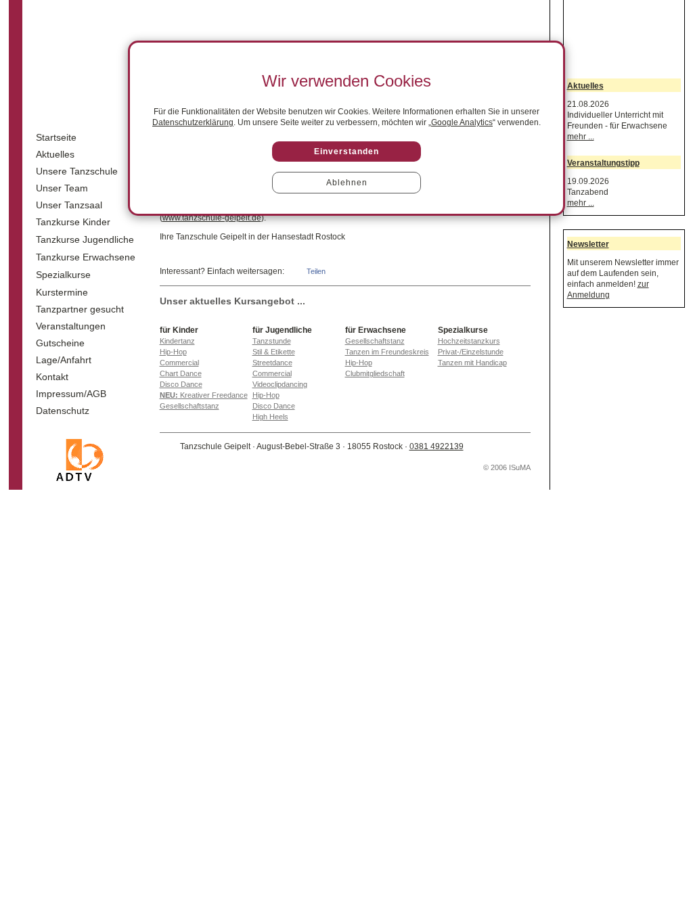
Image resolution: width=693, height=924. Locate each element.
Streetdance (272, 363)
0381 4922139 (436, 446)
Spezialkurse (63, 274)
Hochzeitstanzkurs (469, 341)
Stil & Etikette (273, 352)
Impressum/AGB (71, 393)
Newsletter (588, 244)
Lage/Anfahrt (63, 359)
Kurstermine (62, 292)
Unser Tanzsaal (69, 205)
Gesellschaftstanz (189, 406)
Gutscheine (60, 343)
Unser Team (62, 188)
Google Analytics (462, 122)
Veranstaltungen (71, 326)
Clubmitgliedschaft (375, 373)
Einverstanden (346, 151)
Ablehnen (346, 182)
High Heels (270, 417)
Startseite (56, 137)
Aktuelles (55, 154)
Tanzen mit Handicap (472, 363)
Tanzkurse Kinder (73, 221)
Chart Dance (181, 373)
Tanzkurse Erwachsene (85, 257)
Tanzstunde (271, 341)
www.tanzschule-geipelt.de (211, 218)
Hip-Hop (173, 352)
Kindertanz (177, 341)
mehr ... (580, 136)
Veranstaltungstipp (603, 163)
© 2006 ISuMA (507, 467)
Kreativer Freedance (204, 395)
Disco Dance (181, 384)
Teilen (316, 271)
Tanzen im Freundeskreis (387, 352)
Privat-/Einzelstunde (471, 352)
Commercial (179, 363)
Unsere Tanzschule (77, 171)
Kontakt (52, 376)
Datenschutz (62, 410)
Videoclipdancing (279, 384)
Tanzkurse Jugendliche (85, 239)
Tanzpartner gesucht (80, 309)
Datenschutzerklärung (192, 122)
